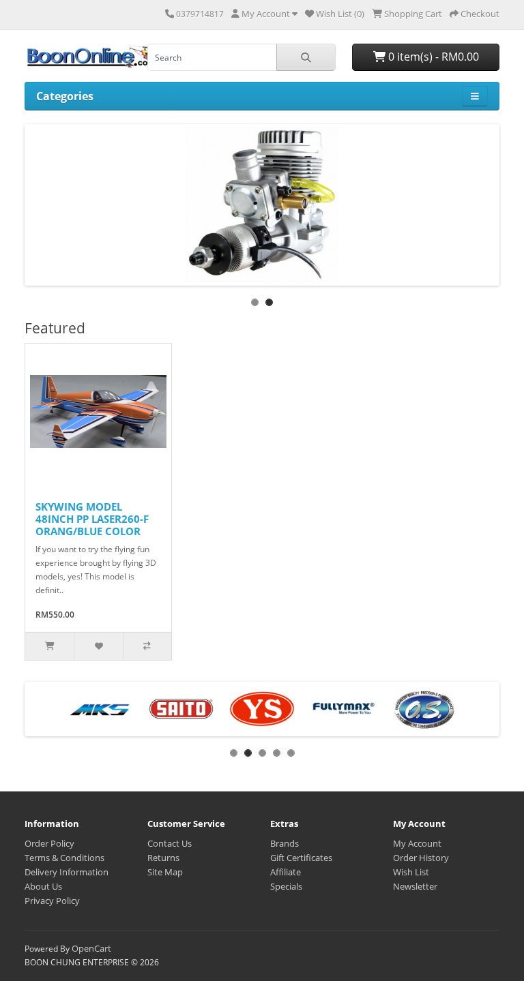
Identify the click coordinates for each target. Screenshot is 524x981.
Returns (163, 857)
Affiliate (285, 872)
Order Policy (49, 843)
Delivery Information (66, 872)
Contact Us (169, 843)
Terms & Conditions (64, 857)
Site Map (165, 872)
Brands (284, 843)
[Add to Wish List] (98, 646)
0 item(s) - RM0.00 (432, 56)
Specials (286, 886)
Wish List (411, 872)
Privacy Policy (52, 900)
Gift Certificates (301, 857)
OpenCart (91, 948)
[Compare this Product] (147, 646)
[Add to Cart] (49, 646)
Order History (421, 857)
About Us (43, 886)
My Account (417, 843)
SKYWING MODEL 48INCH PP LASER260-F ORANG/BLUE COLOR (92, 519)
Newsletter (415, 886)
